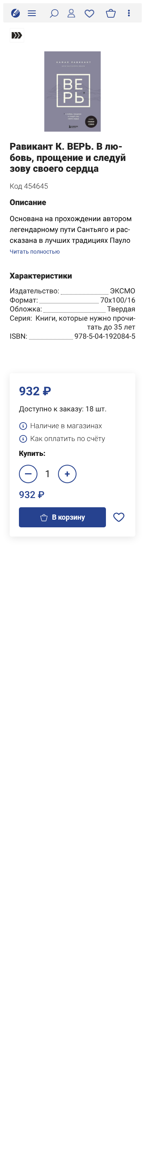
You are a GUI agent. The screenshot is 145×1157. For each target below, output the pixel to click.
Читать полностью (35, 252)
